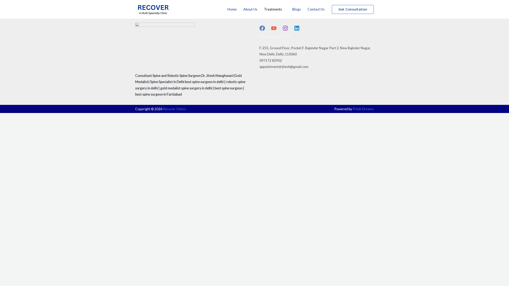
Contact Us (316, 9)
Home (232, 9)
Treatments (273, 9)
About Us (250, 9)
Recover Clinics (174, 109)
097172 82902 (270, 60)
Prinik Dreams (363, 109)
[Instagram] (285, 28)
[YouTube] (274, 28)
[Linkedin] (297, 28)
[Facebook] (262, 28)
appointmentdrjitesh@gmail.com (283, 67)
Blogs (296, 9)
